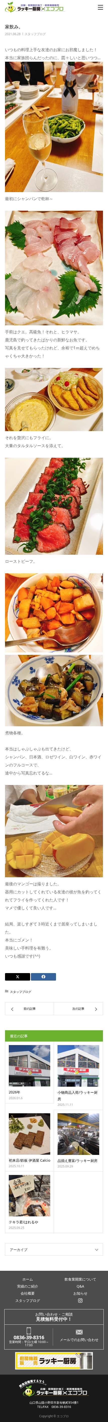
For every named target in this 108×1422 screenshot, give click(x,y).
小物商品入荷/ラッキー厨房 (77, 1095)
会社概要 (28, 1293)
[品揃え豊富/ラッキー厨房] (78, 1134)
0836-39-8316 (29, 1337)
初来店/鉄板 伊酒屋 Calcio (29, 1160)
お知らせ (80, 1293)
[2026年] (29, 1065)
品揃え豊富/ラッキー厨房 (77, 1160)
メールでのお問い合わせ (79, 1339)
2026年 (14, 1092)
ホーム (27, 1279)
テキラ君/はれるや (23, 1222)
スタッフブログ (35, 34)
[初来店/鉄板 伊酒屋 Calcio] (29, 1134)
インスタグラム (80, 1300)
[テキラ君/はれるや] (29, 1195)
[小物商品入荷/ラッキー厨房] (78, 1066)
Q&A (80, 1286)
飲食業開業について (80, 1279)
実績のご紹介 (27, 1286)
